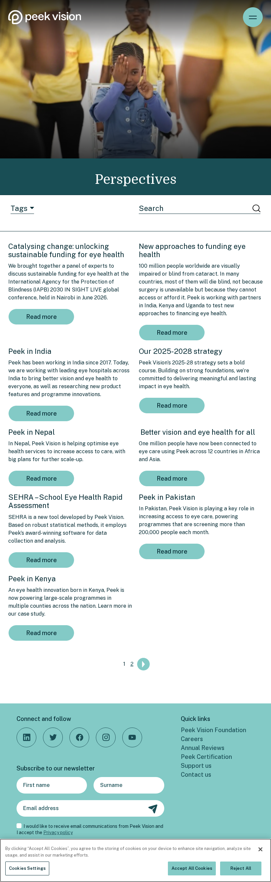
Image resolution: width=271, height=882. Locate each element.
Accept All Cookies (192, 868)
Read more (41, 316)
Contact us (196, 774)
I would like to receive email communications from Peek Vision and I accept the (90, 829)
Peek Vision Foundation (213, 730)
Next (143, 664)
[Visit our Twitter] (53, 737)
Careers (192, 738)
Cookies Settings (27, 868)
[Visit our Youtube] (132, 737)
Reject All (240, 868)
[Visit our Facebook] (79, 737)
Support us (196, 765)
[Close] (260, 849)
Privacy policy (58, 832)
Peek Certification (206, 756)
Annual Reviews (202, 747)
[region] (135, 860)
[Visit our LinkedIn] (26, 737)
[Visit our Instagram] (106, 737)
